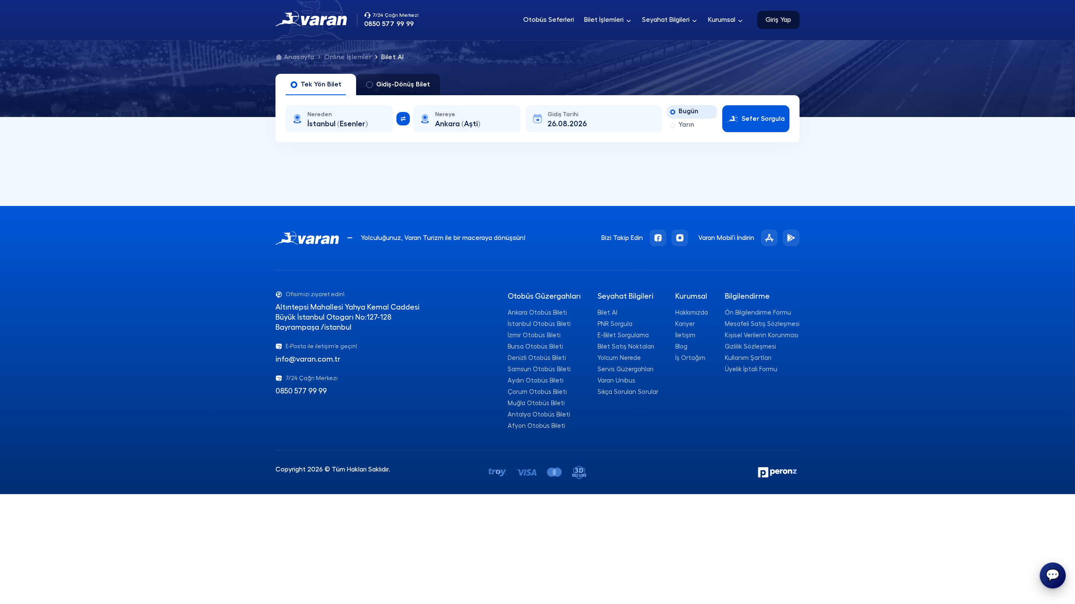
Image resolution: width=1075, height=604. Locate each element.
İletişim (685, 335)
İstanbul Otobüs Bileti (539, 324)
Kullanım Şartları (748, 358)
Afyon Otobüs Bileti (536, 426)
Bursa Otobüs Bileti (535, 347)
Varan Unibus (616, 381)
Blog (681, 347)
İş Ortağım (690, 358)
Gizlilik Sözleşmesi (750, 347)
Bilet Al (607, 313)
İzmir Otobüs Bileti (534, 335)
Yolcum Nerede (619, 358)
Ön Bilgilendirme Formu (758, 313)
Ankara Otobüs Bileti (537, 313)
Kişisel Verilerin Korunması (761, 335)
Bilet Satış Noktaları (626, 347)
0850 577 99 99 (301, 391)
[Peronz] (778, 472)
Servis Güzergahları (625, 369)
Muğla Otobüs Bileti (536, 403)
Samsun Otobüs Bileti (539, 369)
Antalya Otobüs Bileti (539, 414)
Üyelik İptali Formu (751, 369)
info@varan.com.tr (308, 359)
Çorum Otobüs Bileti (537, 392)
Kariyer (685, 324)
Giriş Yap (778, 19)
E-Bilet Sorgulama (623, 335)
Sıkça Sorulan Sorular (628, 392)
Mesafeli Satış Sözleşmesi (762, 324)
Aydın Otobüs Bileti (536, 381)
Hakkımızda (691, 313)
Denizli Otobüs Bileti (537, 358)
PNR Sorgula (615, 324)
